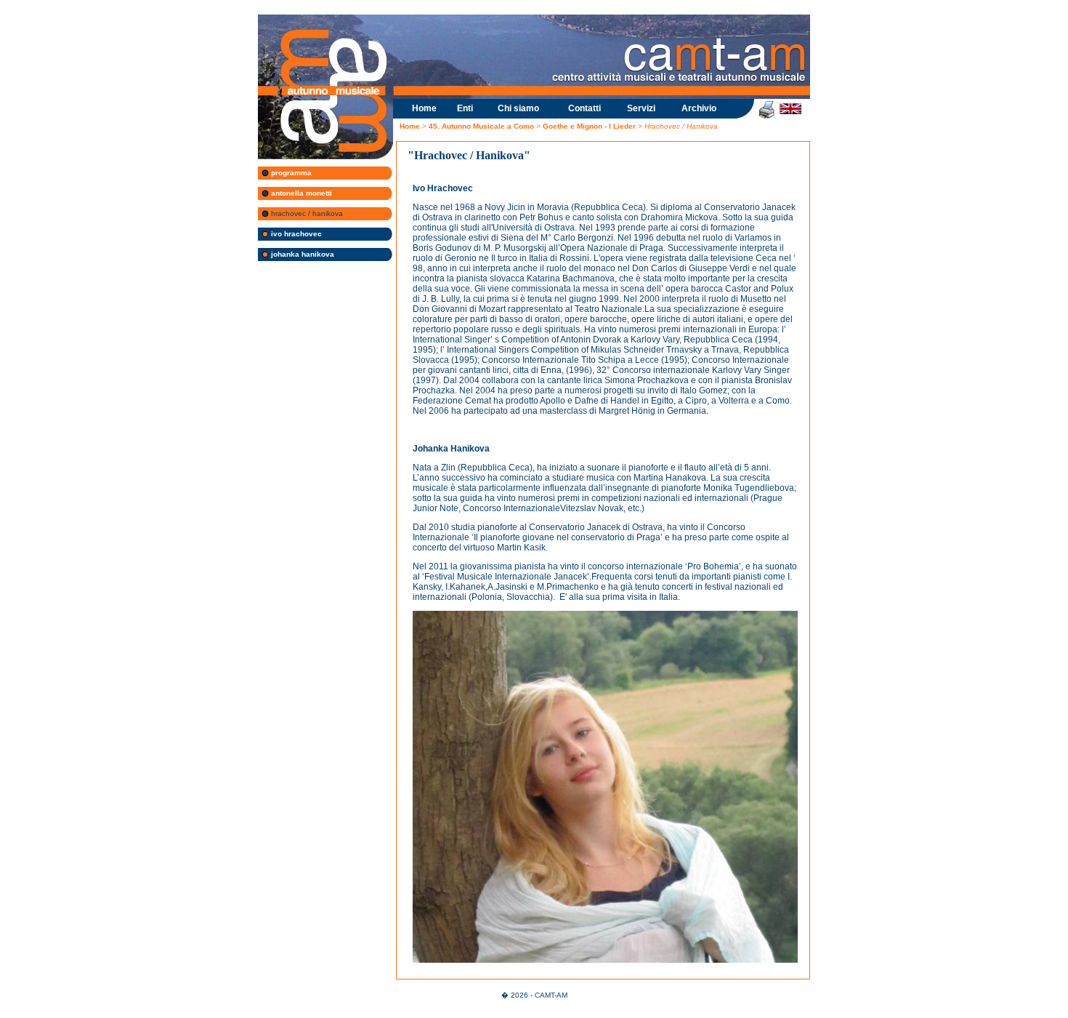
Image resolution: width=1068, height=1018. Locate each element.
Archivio (698, 108)
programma (290, 173)
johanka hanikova (301, 254)
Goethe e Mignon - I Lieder (589, 126)
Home (424, 108)
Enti (465, 108)
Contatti (584, 108)
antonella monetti (300, 193)
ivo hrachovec (295, 234)
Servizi (641, 108)
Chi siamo (518, 108)
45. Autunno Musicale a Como (482, 126)
